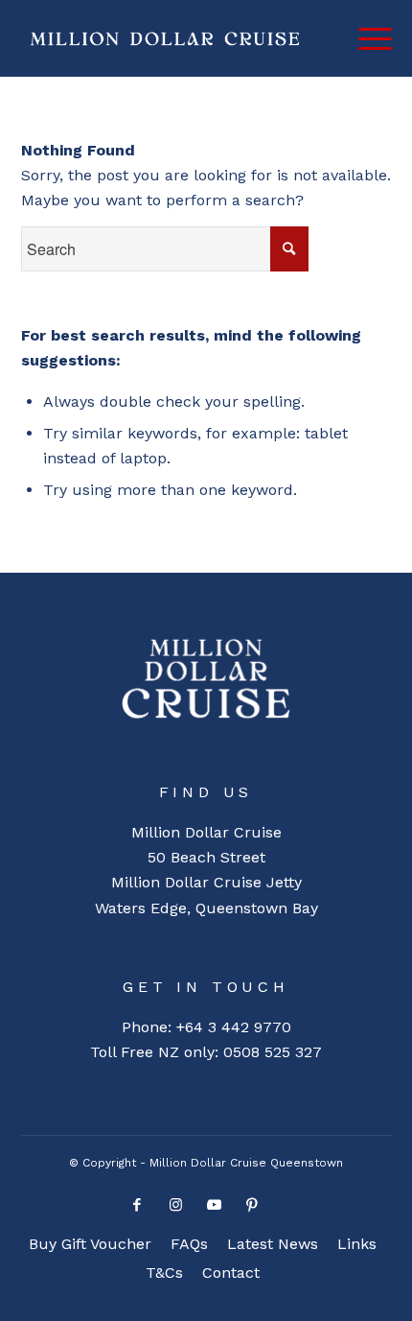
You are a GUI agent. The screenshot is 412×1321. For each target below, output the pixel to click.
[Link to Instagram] (175, 1210)
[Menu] (365, 38)
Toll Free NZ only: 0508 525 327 (206, 1052)
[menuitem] (90, 1244)
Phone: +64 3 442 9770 (206, 1027)
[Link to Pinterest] (252, 1210)
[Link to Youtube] (213, 1210)
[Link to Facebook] (137, 1210)
